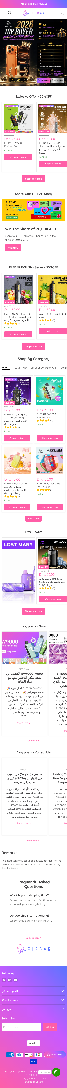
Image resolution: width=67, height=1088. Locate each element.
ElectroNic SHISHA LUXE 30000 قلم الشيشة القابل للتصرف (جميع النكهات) (17, 317)
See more (32, 740)
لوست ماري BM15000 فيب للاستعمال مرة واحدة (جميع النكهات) (52, 582)
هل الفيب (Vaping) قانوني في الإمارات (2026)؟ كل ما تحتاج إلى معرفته (24, 778)
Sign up (50, 1026)
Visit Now (13, 247)
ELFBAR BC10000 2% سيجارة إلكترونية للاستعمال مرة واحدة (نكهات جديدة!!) (16, 488)
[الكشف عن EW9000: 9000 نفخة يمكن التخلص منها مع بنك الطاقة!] (24, 648)
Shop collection (33, 178)
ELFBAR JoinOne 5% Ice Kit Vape (48, 485)
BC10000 (9, 1071)
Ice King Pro (35, 1071)
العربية (32, 1043)
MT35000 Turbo (33, 1075)
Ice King (21, 1071)
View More (33, 518)
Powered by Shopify (33, 1081)
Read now (23, 722)
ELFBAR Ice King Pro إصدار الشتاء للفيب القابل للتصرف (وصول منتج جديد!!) (52, 148)
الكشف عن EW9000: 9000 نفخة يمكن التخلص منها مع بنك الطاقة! (24, 678)
